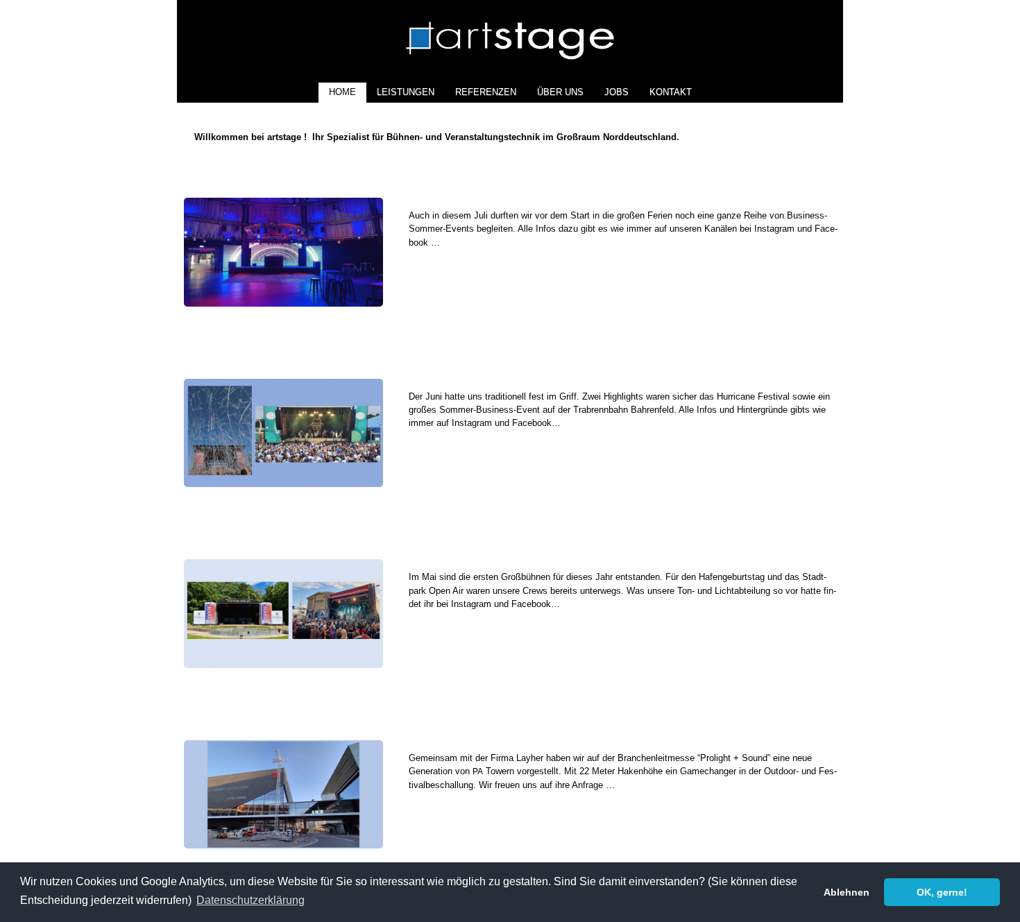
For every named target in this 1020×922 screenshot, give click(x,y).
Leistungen (405, 92)
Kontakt (670, 92)
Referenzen (485, 92)
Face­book (532, 423)
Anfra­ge (587, 785)
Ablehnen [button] (846, 892)
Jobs (616, 92)
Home (342, 92)
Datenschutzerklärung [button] (250, 900)
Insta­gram (774, 228)
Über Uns (560, 92)
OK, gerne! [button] (942, 892)
